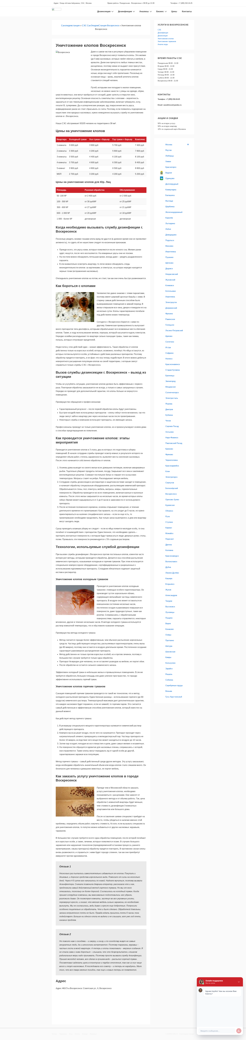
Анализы (144, 11)
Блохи (77, 1034)
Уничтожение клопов (166, 39)
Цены (174, 11)
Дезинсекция (163, 36)
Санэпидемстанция (70, 25)
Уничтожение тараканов (167, 41)
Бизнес (160, 11)
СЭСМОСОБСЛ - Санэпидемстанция (180, 1034)
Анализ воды (163, 44)
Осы (70, 1034)
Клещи (84, 1034)
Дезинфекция (125, 11)
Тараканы (63, 1034)
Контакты (187, 11)
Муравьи (93, 1034)
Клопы (54, 1034)
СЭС (159, 30)
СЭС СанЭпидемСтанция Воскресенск (100, 25)
